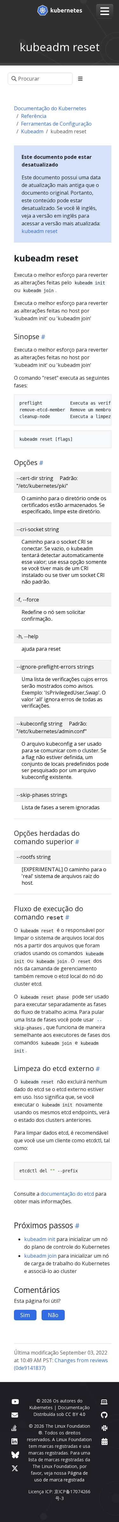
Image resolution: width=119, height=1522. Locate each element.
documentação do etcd (67, 1193)
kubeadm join (40, 1255)
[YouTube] (15, 1401)
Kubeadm (32, 131)
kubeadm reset (39, 231)
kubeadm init (39, 1239)
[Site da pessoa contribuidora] (104, 1401)
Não (53, 1315)
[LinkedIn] (14, 1441)
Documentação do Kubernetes (50, 108)
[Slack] (105, 1428)
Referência (33, 116)
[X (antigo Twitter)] (14, 1468)
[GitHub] (104, 1414)
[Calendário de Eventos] (105, 1441)
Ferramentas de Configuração (56, 123)
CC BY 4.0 (75, 1414)
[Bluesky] (15, 1454)
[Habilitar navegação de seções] (80, 79)
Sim (25, 1315)
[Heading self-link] (42, 336)
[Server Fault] (14, 1428)
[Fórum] (14, 1414)
